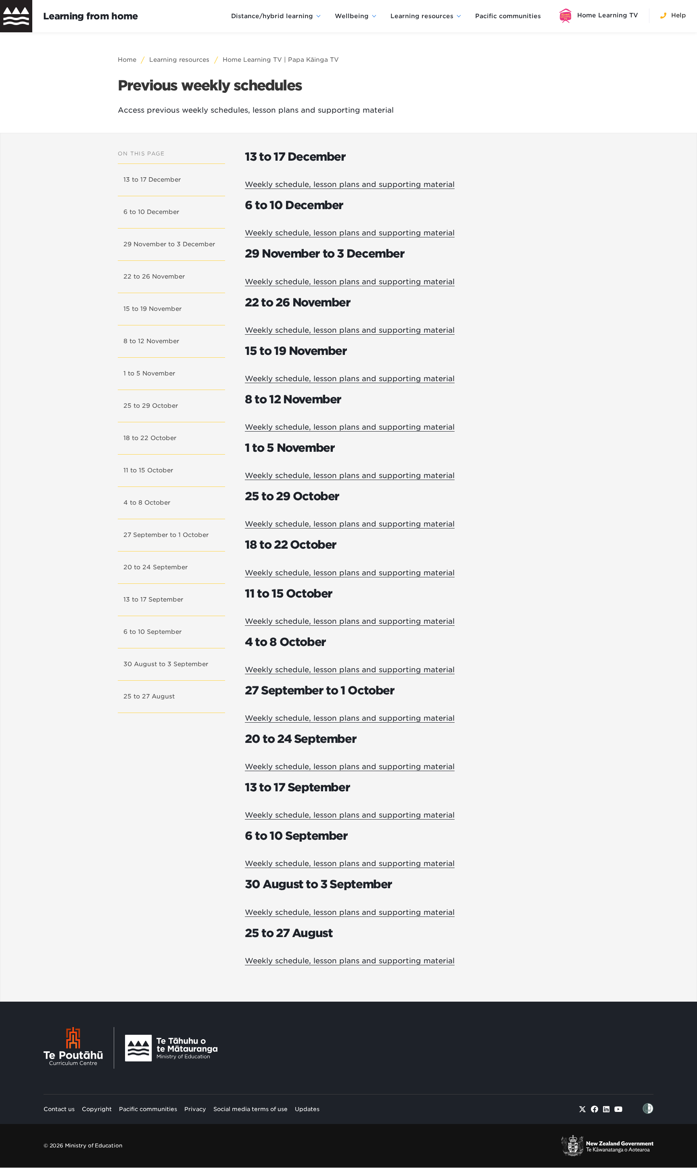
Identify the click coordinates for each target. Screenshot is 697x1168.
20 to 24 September (155, 567)
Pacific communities (508, 16)
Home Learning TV (607, 15)
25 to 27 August (149, 696)
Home (127, 59)
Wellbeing (352, 16)
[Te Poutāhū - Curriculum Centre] (79, 1048)
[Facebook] (594, 1109)
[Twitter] (582, 1109)
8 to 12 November (151, 341)
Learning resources (421, 16)
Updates (307, 1109)
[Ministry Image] (171, 1048)
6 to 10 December (151, 212)
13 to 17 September (153, 599)
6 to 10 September (152, 631)
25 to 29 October (150, 405)
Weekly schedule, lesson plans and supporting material (350, 184)
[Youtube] (618, 1109)
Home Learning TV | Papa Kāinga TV (281, 59)
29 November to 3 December (169, 244)
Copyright (97, 1109)
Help (678, 15)
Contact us (59, 1109)
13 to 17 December (152, 179)
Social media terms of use (250, 1109)
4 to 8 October (146, 502)
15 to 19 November (152, 308)
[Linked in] (606, 1109)
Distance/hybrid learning (272, 16)
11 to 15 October (148, 470)
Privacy (195, 1109)
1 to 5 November (149, 373)
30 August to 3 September (165, 664)
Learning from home (90, 15)
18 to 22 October (149, 438)
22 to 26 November (154, 276)
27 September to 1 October (166, 535)
